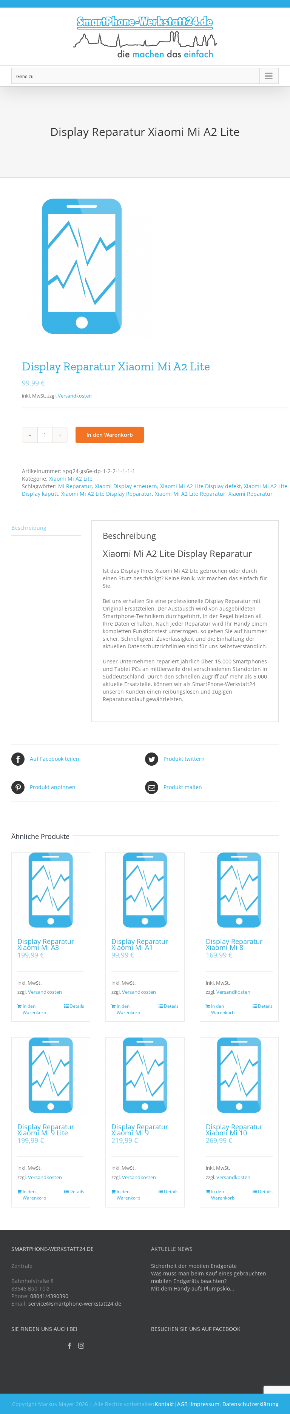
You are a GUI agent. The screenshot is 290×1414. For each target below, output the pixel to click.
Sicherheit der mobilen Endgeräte (194, 1265)
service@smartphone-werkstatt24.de (74, 1303)
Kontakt (164, 1404)
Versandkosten (75, 396)
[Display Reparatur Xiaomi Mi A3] (51, 892)
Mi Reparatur (75, 486)
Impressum (205, 1404)
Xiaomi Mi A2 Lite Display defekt (200, 486)
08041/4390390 (49, 1296)
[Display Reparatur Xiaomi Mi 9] (145, 1077)
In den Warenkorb (109, 434)
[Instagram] (81, 1346)
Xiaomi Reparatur (250, 493)
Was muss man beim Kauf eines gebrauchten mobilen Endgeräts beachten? (208, 1277)
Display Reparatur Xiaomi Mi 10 (234, 1129)
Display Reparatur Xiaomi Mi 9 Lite (45, 1129)
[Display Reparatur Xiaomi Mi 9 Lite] (51, 1077)
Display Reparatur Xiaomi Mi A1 (139, 944)
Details (76, 1006)
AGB (182, 1404)
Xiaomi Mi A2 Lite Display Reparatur (106, 493)
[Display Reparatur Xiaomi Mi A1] (145, 892)
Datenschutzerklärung (250, 1404)
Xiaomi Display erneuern (126, 486)
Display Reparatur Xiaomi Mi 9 (139, 1129)
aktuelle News (172, 1248)
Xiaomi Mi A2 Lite (71, 478)
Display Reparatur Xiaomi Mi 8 (234, 944)
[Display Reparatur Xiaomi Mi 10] (239, 1077)
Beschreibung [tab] (28, 527)
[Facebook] (69, 1346)
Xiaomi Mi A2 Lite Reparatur (190, 493)
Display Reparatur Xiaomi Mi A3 (45, 944)
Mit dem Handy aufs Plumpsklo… (192, 1288)
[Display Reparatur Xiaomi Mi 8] (239, 892)
